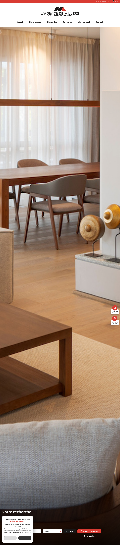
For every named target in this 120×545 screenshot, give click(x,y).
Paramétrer (10, 538)
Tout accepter (25, 538)
